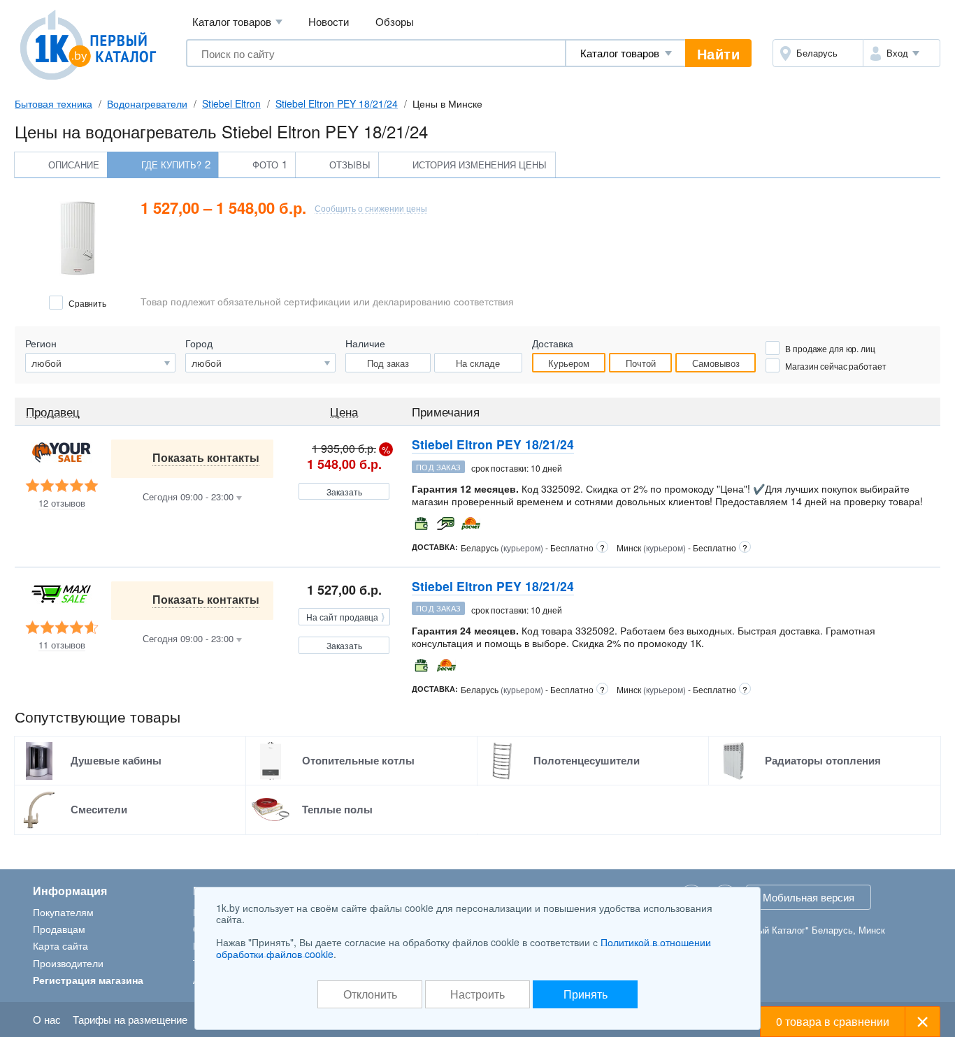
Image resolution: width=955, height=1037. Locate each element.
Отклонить (370, 994)
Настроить (477, 994)
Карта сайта (60, 945)
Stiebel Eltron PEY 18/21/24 (336, 103)
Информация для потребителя (869, 522)
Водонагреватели (147, 103)
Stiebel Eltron (231, 103)
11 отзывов (61, 645)
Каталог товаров (237, 21)
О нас (47, 1019)
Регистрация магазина (88, 980)
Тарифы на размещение (130, 1019)
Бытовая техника (53, 103)
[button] (901, 53)
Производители (68, 963)
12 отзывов (61, 503)
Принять (585, 994)
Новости (328, 21)
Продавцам (59, 929)
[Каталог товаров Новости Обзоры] (625, 53)
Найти (718, 53)
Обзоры (394, 21)
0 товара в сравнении (832, 1021)
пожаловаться (903, 466)
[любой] (260, 362)
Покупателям (63, 912)
